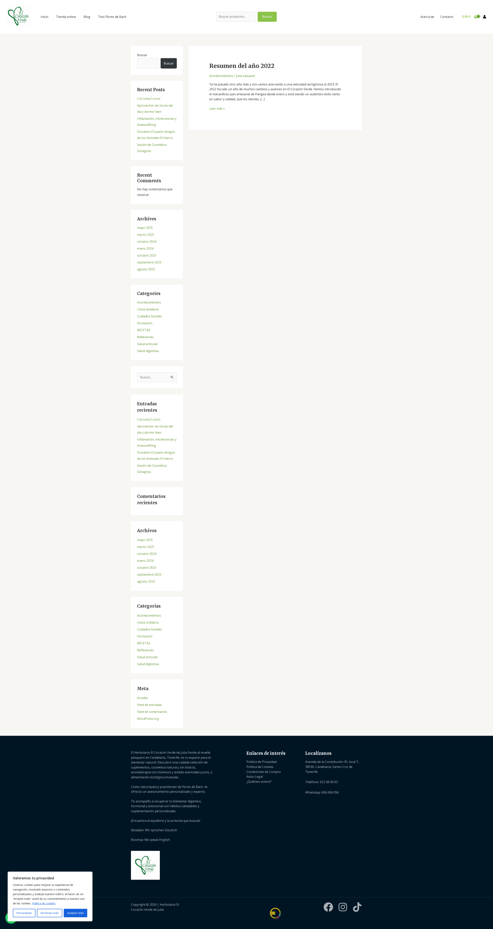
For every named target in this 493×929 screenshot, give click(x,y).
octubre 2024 (146, 241)
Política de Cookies (259, 767)
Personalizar (24, 913)
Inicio (44, 17)
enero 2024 (145, 248)
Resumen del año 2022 (241, 65)
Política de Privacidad (261, 762)
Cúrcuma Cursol (148, 98)
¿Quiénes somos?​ (259, 781)
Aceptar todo (75, 913)
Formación (144, 323)
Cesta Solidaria (147, 309)
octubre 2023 (146, 255)
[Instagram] (343, 907)
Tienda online (66, 17)
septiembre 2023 (149, 262)
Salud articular (147, 344)
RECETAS (143, 330)
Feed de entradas (149, 705)
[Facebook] (328, 907)
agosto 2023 (146, 269)
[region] (50, 896)
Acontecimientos (149, 302)
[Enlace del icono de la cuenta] (484, 16)
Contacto (446, 17)
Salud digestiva (148, 351)
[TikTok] (357, 907)
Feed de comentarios (152, 712)
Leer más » (217, 108)
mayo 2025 (145, 228)
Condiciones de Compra (263, 772)
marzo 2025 (145, 234)
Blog (87, 17)
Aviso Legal (254, 776)
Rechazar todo (49, 913)
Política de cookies (43, 903)
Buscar (267, 16)
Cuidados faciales (149, 316)
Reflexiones (145, 337)
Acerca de (427, 17)
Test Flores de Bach (112, 17)
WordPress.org (148, 719)
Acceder (142, 698)
